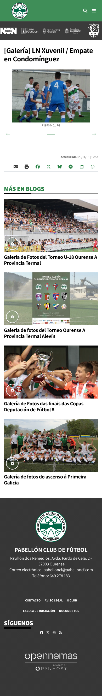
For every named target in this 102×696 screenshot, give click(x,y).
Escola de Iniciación (39, 611)
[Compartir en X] (48, 166)
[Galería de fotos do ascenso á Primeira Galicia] (51, 445)
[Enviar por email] (15, 166)
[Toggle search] (85, 10)
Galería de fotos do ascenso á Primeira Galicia (45, 479)
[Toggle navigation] (94, 10)
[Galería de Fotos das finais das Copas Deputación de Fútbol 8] (51, 371)
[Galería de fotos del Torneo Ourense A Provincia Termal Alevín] (51, 298)
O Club (72, 600)
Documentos (69, 611)
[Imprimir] (26, 166)
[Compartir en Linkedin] (81, 166)
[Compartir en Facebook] (37, 166)
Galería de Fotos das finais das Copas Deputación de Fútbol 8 (43, 406)
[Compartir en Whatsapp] (92, 166)
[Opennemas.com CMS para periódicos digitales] (51, 661)
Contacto (33, 600)
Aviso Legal (54, 600)
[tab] (51, 134)
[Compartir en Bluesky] (59, 166)
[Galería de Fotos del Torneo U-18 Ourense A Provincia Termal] (51, 225)
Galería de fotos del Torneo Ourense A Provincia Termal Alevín (44, 333)
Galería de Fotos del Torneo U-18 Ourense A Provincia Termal (50, 260)
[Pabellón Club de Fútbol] (19, 10)
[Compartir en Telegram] (70, 166)
